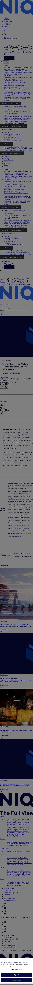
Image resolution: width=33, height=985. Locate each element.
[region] (16, 971)
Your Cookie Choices (16, 969)
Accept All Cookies (16, 980)
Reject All (16, 975)
